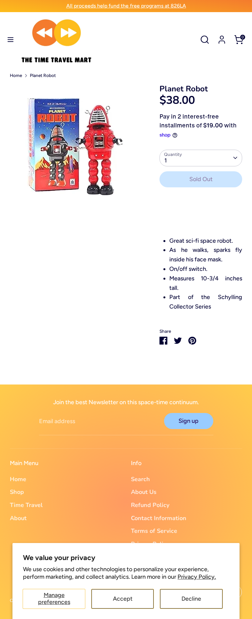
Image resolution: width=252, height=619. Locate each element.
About (18, 518)
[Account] (221, 37)
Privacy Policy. (197, 576)
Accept (123, 598)
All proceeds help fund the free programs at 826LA (126, 6)
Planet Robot (43, 75)
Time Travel (26, 505)
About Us (144, 492)
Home (16, 75)
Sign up (188, 420)
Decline (191, 598)
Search (140, 479)
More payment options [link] (200, 216)
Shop (17, 492)
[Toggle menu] (10, 39)
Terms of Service (154, 531)
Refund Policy (150, 505)
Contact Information (158, 518)
